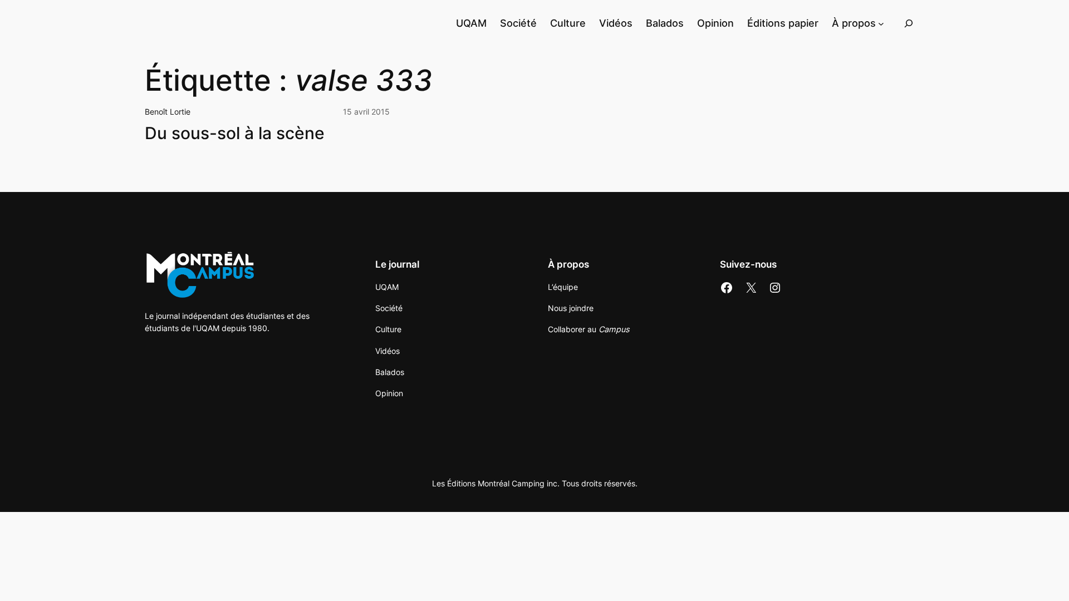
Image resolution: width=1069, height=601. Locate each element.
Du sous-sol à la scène (235, 133)
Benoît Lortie (167, 111)
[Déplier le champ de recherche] (908, 23)
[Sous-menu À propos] (881, 23)
